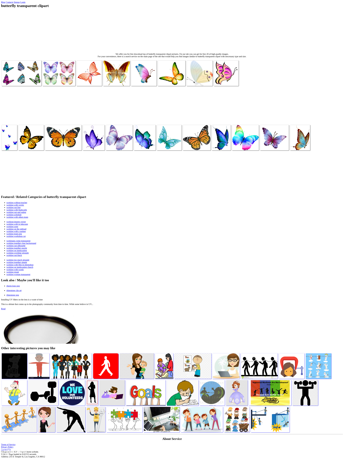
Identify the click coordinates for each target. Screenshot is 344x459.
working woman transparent (18, 274)
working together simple (16, 262)
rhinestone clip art (14, 290)
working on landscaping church (19, 267)
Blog (3, 2)
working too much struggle (17, 260)
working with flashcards (16, 210)
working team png (14, 234)
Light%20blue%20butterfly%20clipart (275, 147)
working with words (15, 269)
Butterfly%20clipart (139, 82)
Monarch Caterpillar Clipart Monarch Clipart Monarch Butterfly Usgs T (194, 144)
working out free (13, 207)
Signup (17, 2)
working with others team (17, 217)
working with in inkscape (17, 224)
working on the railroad (16, 229)
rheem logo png (13, 286)
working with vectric (15, 205)
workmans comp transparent (18, 241)
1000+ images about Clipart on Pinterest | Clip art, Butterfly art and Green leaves (299, 143)
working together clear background (21, 243)
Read (3, 309)
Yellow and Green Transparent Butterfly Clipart (170, 81)
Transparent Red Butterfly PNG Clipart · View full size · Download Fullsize (88, 80)
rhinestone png (12, 295)
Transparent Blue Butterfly (90, 146)
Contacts (9, 2)
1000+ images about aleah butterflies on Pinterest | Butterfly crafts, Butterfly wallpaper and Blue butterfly (117, 143)
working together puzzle (16, 248)
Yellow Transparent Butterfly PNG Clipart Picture (30, 146)
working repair (12, 272)
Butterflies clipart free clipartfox (245, 147)
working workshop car (16, 236)
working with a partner (16, 231)
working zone (12, 226)
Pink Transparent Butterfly (8, 146)
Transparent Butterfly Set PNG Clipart (17, 82)
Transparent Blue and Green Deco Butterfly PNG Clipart (143, 144)
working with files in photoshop (19, 265)
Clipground (13, 451)
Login (22, 2)
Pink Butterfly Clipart (223, 82)
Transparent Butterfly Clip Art (199, 82)
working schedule (14, 215)
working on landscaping (16, 250)
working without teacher (16, 202)
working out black (14, 255)
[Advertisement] (172, 30)
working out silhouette (15, 246)
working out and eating (16, 212)
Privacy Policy (7, 447)
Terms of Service (8, 444)
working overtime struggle (17, 253)
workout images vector (16, 222)
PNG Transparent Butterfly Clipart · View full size (114, 81)
